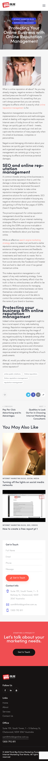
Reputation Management (24, 23)
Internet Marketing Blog (24, 19)
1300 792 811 (16, 610)
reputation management (13, 382)
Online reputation (30, 374)
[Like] (5, 394)
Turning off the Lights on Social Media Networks (23, 483)
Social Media (33, 478)
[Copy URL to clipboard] (43, 394)
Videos (34, 525)
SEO (28, 525)
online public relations (12, 374)
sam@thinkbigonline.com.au (23, 604)
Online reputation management (16, 378)
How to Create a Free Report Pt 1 (20, 528)
